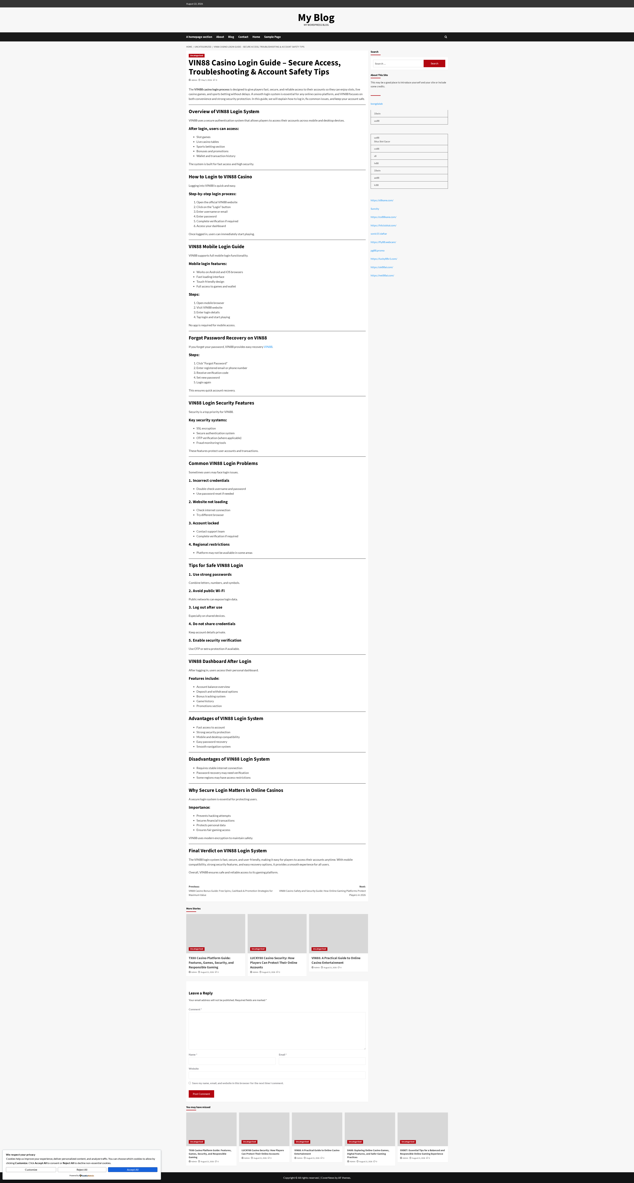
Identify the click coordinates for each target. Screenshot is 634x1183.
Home (256, 37)
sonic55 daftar (379, 233)
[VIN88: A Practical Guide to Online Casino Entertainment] (338, 933)
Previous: (231, 891)
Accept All (133, 1169)
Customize (31, 1169)
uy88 (376, 137)
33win (377, 113)
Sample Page (272, 37)
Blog (231, 37)
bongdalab (377, 103)
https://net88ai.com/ (382, 275)
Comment (195, 1009)
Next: (322, 891)
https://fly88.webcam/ (383, 242)
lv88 (376, 163)
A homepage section (199, 37)
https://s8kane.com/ (382, 200)
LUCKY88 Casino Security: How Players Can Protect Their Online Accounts (273, 963)
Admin (194, 80)
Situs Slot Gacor (382, 141)
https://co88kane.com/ (383, 216)
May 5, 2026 (206, 80)
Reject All (82, 1169)
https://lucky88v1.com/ (384, 258)
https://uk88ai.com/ (382, 267)
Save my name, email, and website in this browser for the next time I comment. (238, 1083)
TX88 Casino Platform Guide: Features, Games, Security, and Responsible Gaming (211, 963)
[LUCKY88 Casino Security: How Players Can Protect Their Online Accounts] (277, 933)
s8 (375, 156)
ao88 (376, 178)
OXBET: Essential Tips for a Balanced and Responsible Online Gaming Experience (422, 1152)
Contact (243, 37)
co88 (376, 148)
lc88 (376, 185)
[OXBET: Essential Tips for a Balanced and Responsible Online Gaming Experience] (423, 1129)
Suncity (375, 208)
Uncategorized (196, 55)
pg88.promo (378, 250)
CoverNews (327, 1177)
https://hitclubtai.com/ (383, 225)
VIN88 (268, 347)
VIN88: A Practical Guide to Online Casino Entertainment (336, 960)
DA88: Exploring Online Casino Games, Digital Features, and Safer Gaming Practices (368, 1154)
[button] (446, 37)
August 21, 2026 (207, 972)
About (220, 37)
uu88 (376, 121)
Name (193, 1054)
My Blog (316, 17)
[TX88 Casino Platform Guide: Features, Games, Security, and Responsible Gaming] (215, 933)
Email (283, 1054)
